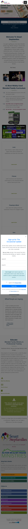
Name (4, 259)
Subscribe (14, 286)
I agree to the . (15, 282)
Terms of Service (14, 291)
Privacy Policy (18, 282)
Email (4, 265)
